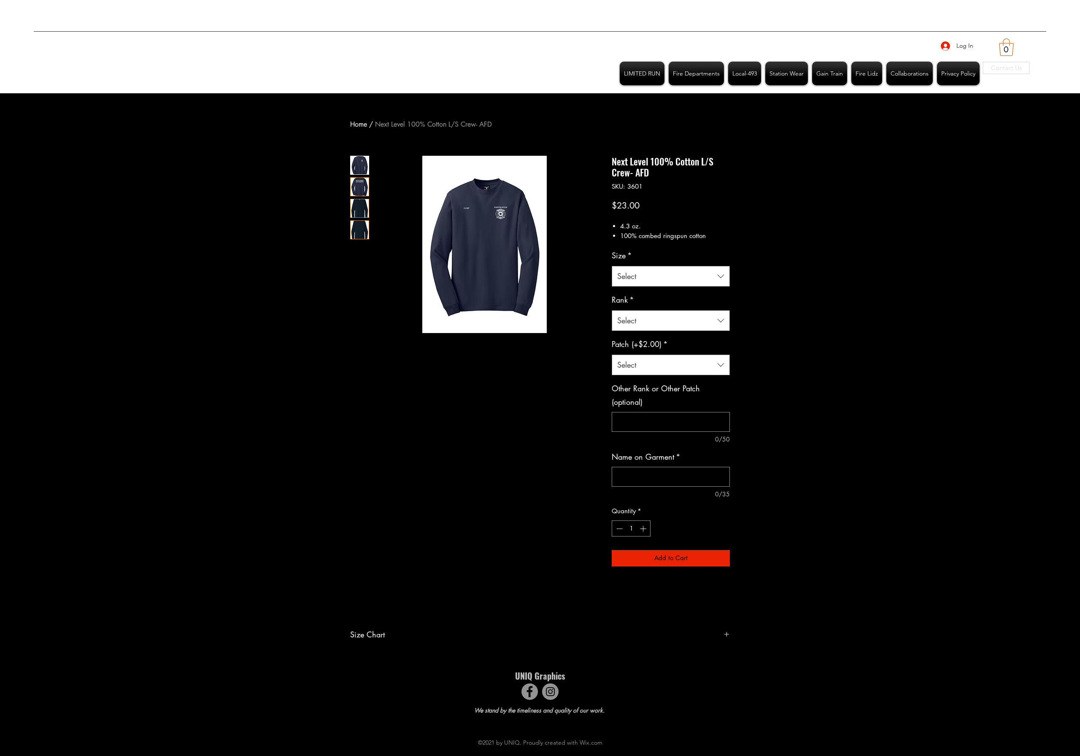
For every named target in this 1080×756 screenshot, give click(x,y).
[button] (1006, 47)
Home (358, 124)
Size (622, 255)
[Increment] (644, 529)
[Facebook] (529, 691)
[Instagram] (550, 691)
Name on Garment (646, 457)
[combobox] (671, 276)
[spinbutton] (631, 529)
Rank (623, 300)
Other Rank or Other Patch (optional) (656, 395)
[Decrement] (618, 529)
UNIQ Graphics (540, 675)
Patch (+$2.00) (640, 344)
